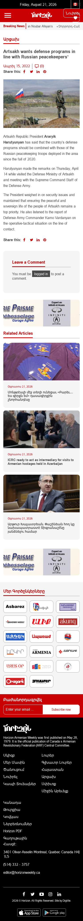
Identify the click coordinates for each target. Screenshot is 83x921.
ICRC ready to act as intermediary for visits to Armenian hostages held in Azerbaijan (41, 462)
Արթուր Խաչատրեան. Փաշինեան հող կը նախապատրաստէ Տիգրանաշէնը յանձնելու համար (41, 527)
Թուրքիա (11, 809)
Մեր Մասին (14, 762)
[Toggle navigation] (7, 15)
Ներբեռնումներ (17, 824)
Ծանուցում (13, 769)
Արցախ (49, 776)
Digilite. (67, 900)
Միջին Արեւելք (55, 791)
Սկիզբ (9, 755)
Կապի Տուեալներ (19, 784)
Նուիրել (73, 13)
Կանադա (12, 802)
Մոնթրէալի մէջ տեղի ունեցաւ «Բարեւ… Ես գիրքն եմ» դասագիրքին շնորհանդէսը (40, 396)
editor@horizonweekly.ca (21, 872)
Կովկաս (10, 816)
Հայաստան (53, 769)
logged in (41, 274)
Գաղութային (15, 838)
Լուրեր (48, 755)
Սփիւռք (49, 784)
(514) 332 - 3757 (16, 864)
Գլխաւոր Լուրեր (57, 762)
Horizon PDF (12, 831)
